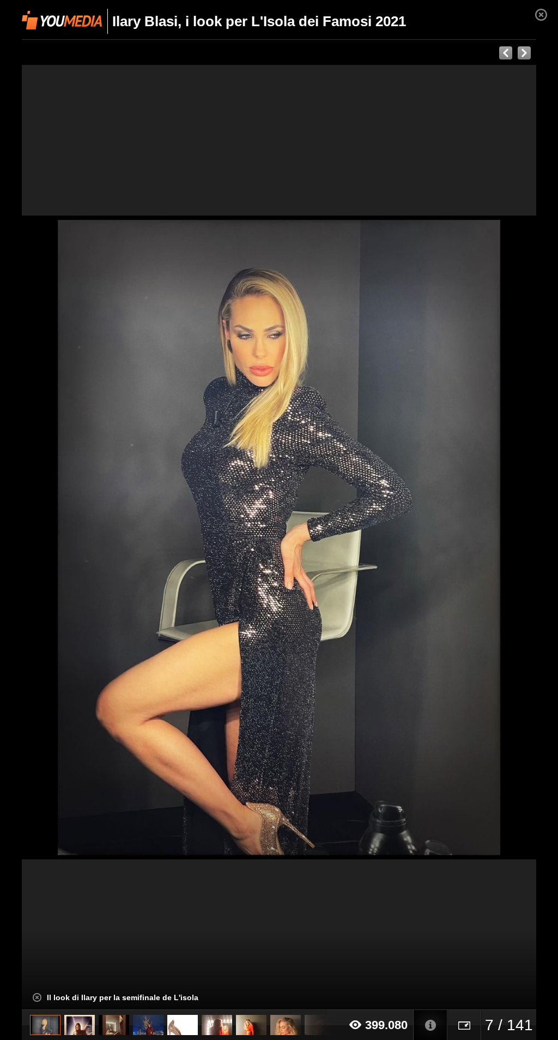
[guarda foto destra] (330, 537)
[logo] (62, 20)
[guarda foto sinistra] (73, 537)
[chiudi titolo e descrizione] (37, 997)
